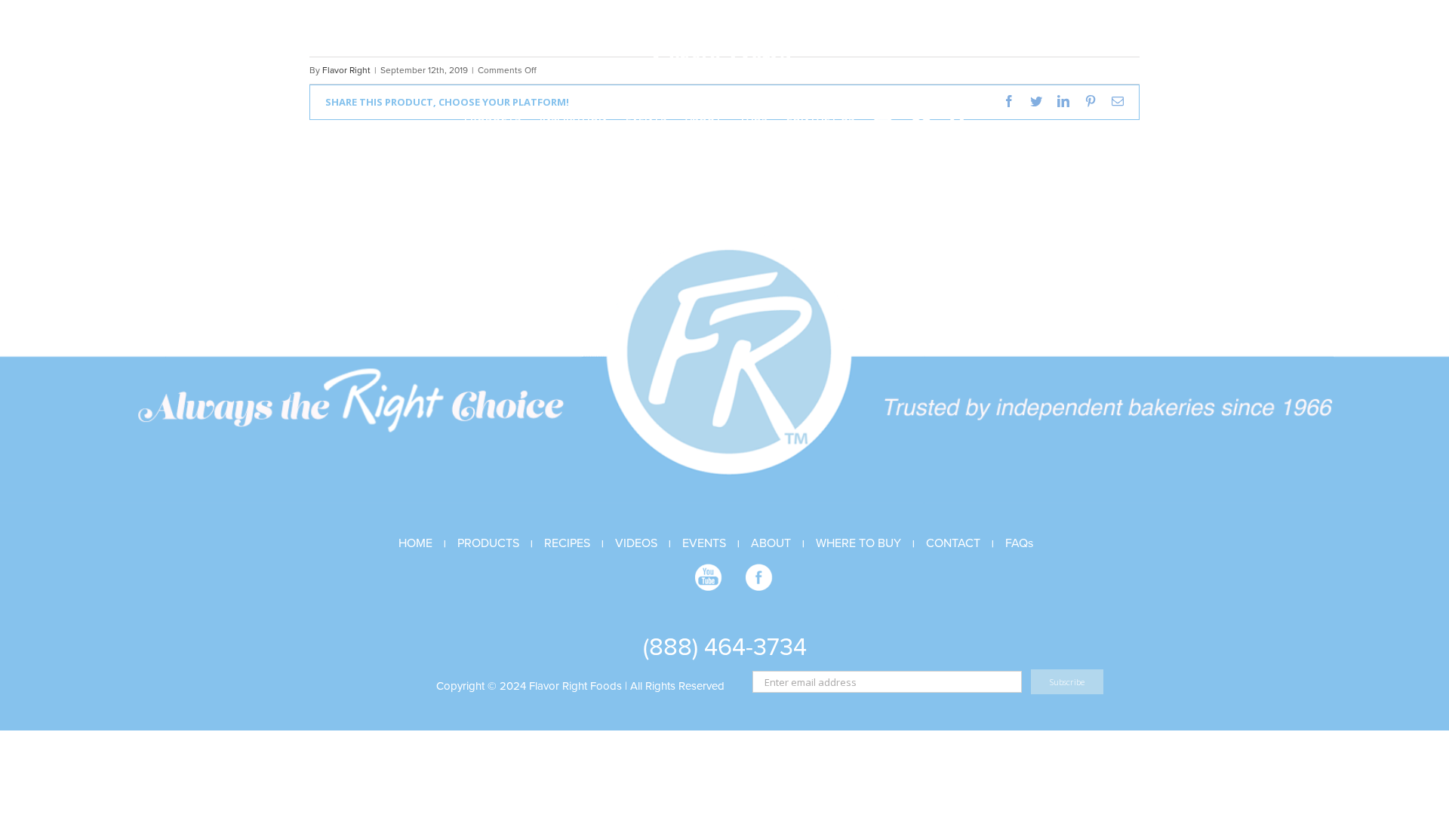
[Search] (958, 116)
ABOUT (771, 543)
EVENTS (704, 543)
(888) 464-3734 (725, 647)
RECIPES (567, 543)
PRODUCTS (488, 543)
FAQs (1019, 543)
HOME (415, 543)
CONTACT (953, 543)
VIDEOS (636, 543)
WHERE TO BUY (858, 543)
